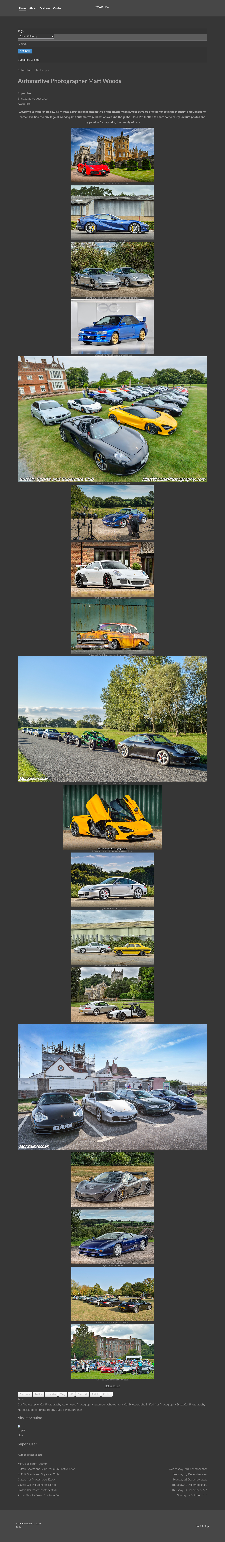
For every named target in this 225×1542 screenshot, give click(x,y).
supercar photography (41, 1409)
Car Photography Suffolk (139, 1404)
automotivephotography (109, 1404)
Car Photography (50, 1404)
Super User (25, 93)
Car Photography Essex (169, 1404)
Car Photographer (29, 1404)
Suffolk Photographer (69, 1409)
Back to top (202, 1526)
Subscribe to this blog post (34, 70)
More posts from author (32, 1463)
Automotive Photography (77, 1404)
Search (25, 51)
